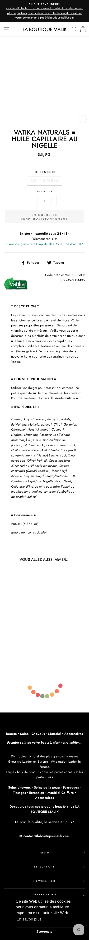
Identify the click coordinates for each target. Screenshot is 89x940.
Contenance (44, 172)
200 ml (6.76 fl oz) (44, 180)
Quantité (44, 191)
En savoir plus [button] (29, 919)
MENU (44, 852)
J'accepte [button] (44, 931)
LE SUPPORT (44, 866)
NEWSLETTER (44, 881)
